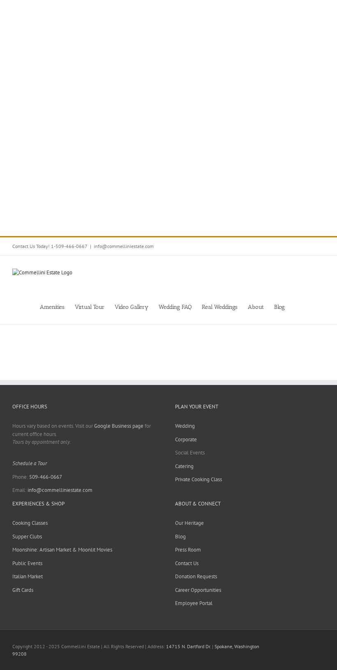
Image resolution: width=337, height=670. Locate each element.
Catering (184, 466)
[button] (312, 307)
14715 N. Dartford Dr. (189, 646)
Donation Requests (196, 576)
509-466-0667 (45, 476)
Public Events (27, 563)
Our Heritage (189, 522)
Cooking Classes (30, 522)
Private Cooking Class (198, 479)
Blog (180, 536)
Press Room (188, 549)
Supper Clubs (27, 536)
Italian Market (27, 576)
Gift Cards (22, 590)
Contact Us (187, 563)
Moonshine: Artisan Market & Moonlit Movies (62, 549)
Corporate (186, 439)
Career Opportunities (198, 590)
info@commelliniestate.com (124, 246)
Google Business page (118, 425)
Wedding (185, 425)
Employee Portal (193, 603)
